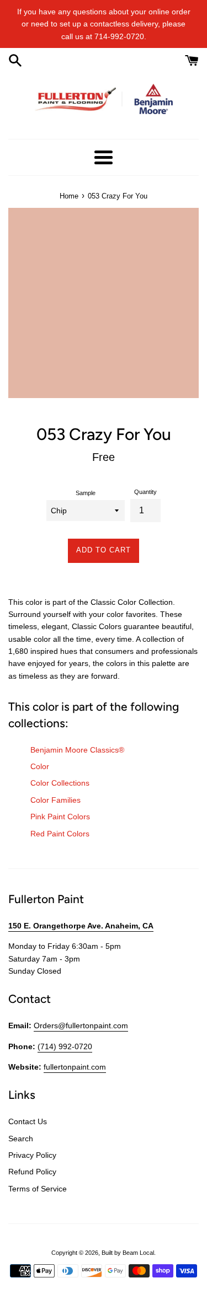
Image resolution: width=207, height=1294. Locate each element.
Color (39, 766)
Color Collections (59, 782)
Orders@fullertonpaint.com (81, 1025)
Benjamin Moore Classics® (77, 749)
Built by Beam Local (128, 1252)
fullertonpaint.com (75, 1066)
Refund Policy (32, 1171)
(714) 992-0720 (65, 1046)
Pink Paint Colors (60, 816)
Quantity (145, 491)
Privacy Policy (32, 1155)
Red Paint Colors (59, 833)
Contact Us (27, 1121)
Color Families (55, 800)
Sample (85, 493)
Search (20, 1138)
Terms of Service (37, 1188)
